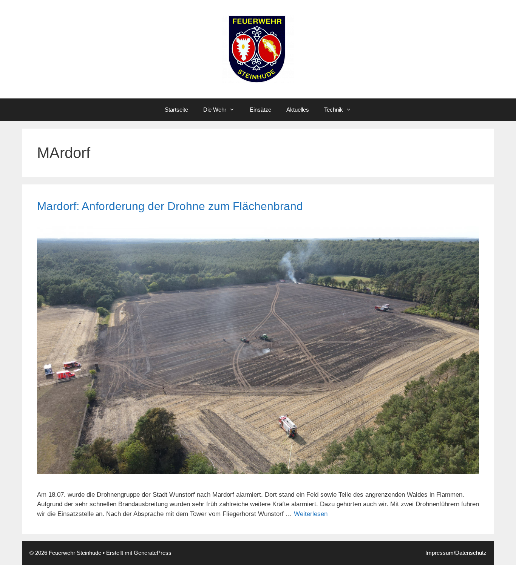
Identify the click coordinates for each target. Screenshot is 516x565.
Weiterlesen (311, 513)
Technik (333, 109)
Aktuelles (297, 109)
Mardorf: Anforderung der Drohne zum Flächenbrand (170, 206)
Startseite (176, 109)
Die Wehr (214, 109)
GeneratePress (152, 553)
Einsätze (260, 109)
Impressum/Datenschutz (456, 553)
